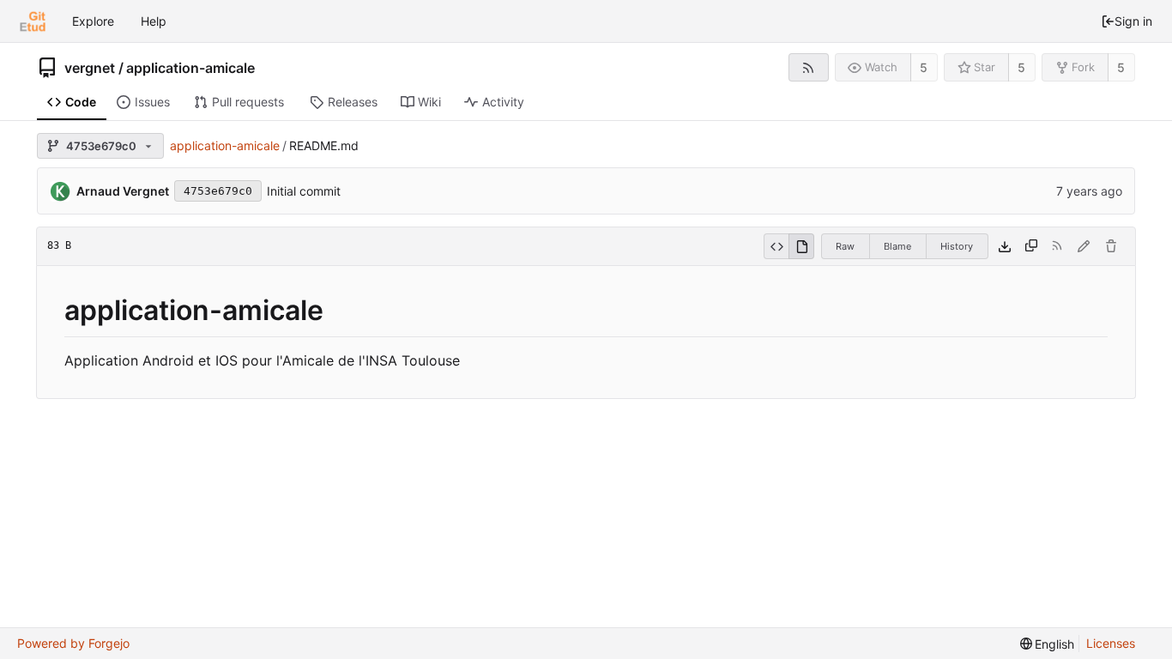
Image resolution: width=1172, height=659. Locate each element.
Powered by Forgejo (73, 643)
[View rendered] (801, 246)
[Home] (33, 21)
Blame (897, 246)
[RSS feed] (808, 67)
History (956, 246)
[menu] (1047, 644)
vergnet (89, 67)
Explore (93, 21)
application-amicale (190, 67)
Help (153, 21)
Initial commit (304, 191)
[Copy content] (1031, 246)
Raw (845, 246)
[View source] (776, 246)
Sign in (1133, 21)
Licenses (1110, 643)
